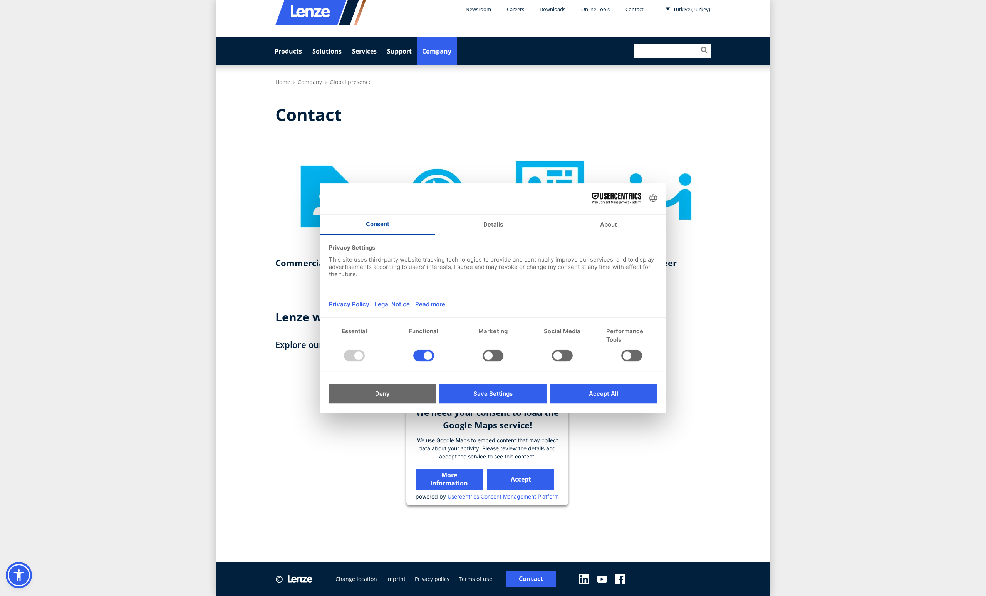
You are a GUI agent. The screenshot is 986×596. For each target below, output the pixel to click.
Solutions (327, 51)
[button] (19, 575)
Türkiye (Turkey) (691, 9)
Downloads (552, 9)
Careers (515, 9)
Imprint (396, 579)
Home (282, 82)
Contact (634, 9)
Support (399, 51)
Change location (356, 579)
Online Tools (595, 9)
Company (436, 51)
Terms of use (475, 579)
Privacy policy (432, 579)
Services (364, 51)
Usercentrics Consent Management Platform (503, 496)
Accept (521, 479)
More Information (449, 479)
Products (288, 51)
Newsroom (478, 9)
